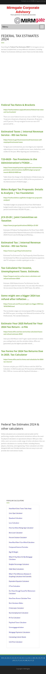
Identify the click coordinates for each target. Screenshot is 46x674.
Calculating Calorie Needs (17, 637)
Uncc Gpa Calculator (15, 513)
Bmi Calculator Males (16, 603)
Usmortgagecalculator (16, 627)
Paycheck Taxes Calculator (17, 622)
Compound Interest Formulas (18, 547)
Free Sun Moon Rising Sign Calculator (21, 528)
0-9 (2, 658)
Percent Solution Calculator (18, 537)
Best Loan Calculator (16, 533)
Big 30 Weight (13, 552)
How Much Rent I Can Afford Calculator (21, 542)
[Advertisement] (23, 78)
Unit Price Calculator (15, 642)
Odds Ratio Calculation (16, 569)
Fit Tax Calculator (14, 618)
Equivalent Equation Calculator (19, 581)
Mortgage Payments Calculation (19, 632)
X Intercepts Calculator (16, 608)
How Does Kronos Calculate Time (20, 598)
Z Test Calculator (14, 586)
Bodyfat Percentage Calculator (19, 564)
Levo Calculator (14, 523)
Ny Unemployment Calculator (18, 613)
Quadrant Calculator (15, 518)
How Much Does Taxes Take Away (20, 508)
